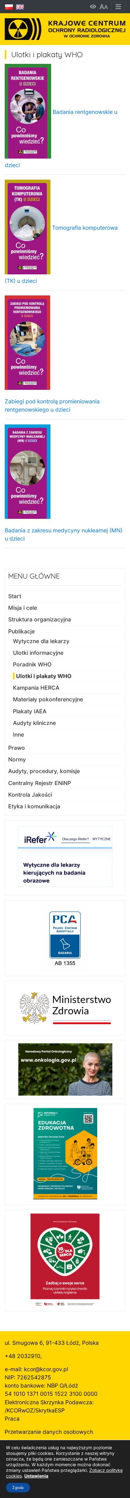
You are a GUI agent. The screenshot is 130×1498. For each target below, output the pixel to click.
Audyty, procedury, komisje (44, 771)
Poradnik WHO (32, 664)
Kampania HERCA (36, 687)
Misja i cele (22, 607)
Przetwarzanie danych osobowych (49, 1431)
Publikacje (21, 631)
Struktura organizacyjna (39, 619)
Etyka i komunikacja (34, 806)
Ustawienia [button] (36, 1475)
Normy (17, 759)
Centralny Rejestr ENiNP (39, 783)
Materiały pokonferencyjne (48, 699)
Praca (12, 1418)
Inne (18, 734)
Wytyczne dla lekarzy (41, 641)
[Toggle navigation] (118, 7)
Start (14, 596)
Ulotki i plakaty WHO (44, 676)
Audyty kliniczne (34, 723)
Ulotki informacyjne (38, 652)
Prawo (16, 747)
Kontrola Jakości (30, 794)
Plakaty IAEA (29, 711)
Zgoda (18, 1487)
